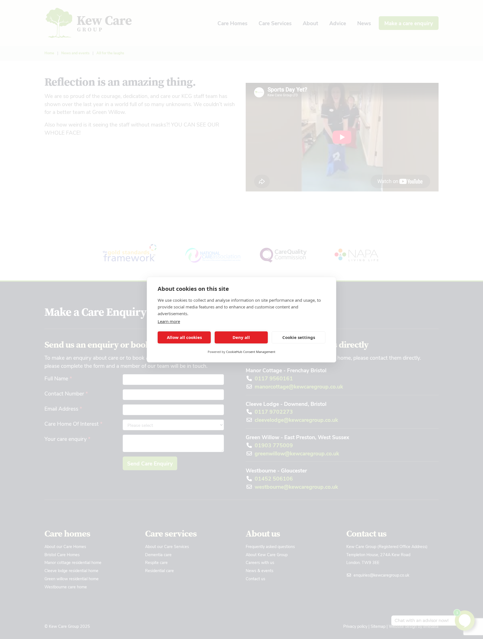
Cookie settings (298, 337)
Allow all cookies (184, 337)
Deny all (241, 337)
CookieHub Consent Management (250, 352)
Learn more (169, 321)
